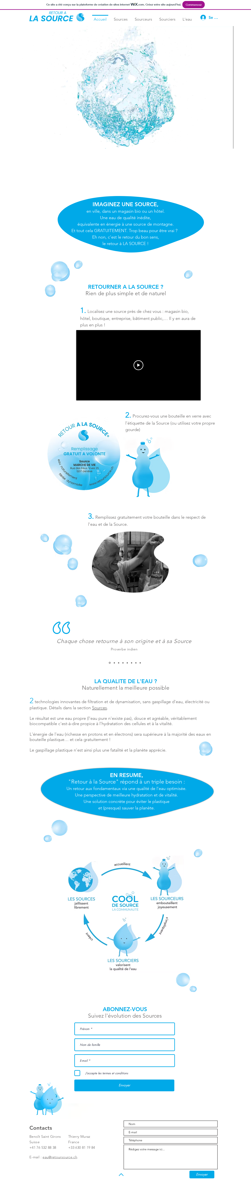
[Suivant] (195, 651)
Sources (99, 707)
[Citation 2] (114, 663)
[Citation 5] (127, 662)
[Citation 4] (123, 662)
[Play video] (138, 365)
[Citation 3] (118, 662)
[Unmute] (27, 143)
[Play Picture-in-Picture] (221, 143)
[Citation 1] (109, 662)
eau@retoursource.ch (60, 1157)
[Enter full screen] (228, 143)
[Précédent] (54, 651)
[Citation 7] (135, 662)
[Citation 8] (140, 662)
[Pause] (20, 143)
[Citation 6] (131, 662)
